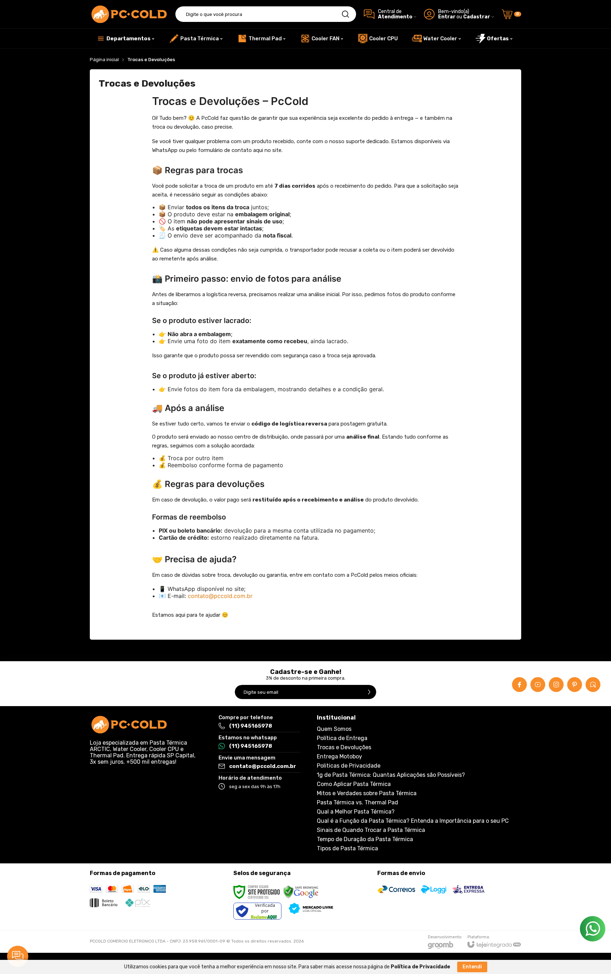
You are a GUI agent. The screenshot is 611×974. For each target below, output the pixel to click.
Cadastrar (476, 16)
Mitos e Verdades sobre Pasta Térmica (367, 793)
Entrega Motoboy (339, 756)
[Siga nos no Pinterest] (574, 684)
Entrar (446, 16)
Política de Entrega (342, 738)
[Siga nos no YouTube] (537, 684)
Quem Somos (334, 729)
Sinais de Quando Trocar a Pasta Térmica (371, 830)
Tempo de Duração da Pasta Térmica (365, 839)
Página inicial (104, 59)
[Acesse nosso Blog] (593, 684)
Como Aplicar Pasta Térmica (354, 784)
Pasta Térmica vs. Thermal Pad (357, 802)
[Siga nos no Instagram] (556, 684)
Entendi (472, 967)
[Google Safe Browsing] (301, 892)
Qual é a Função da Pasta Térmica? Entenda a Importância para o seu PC (413, 821)
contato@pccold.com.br (220, 595)
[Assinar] (369, 692)
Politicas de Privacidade (348, 766)
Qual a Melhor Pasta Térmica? (356, 812)
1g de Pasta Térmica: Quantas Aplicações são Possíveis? (391, 775)
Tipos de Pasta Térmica (347, 848)
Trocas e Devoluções (344, 747)
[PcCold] (129, 14)
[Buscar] (345, 14)
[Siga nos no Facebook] (519, 684)
